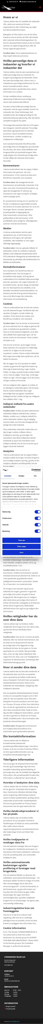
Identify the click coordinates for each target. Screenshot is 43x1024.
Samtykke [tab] (7, 476)
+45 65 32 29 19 (13, 1)
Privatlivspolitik (10, 1009)
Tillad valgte (21, 546)
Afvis (21, 552)
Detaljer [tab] (21, 476)
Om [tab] (35, 476)
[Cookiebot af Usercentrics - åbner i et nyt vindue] (31, 470)
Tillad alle (21, 540)
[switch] (38, 518)
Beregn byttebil (10, 1006)
